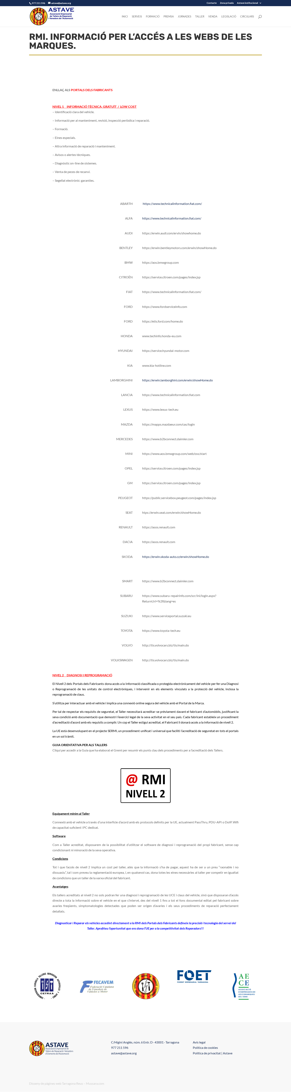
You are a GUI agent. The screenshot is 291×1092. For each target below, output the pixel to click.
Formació (153, 16)
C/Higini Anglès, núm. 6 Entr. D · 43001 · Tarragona (145, 1042)
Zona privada (227, 3)
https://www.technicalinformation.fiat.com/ (172, 203)
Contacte (212, 3)
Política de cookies (205, 1047)
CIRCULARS (247, 16)
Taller (199, 16)
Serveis (137, 16)
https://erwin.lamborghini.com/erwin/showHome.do (177, 380)
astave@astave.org (124, 1053)
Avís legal (199, 1042)
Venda (212, 16)
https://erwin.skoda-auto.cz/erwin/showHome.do (175, 556)
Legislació (228, 16)
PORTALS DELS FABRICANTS (92, 90)
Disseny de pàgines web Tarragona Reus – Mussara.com (66, 1083)
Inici (125, 16)
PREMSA (169, 16)
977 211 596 (119, 1047)
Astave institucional (247, 3)
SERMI (112, 731)
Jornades (184, 16)
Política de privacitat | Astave (212, 1053)
